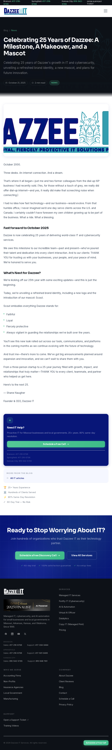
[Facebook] (6, 634)
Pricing (62, 630)
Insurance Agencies (13, 687)
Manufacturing (11, 698)
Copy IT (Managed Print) (71, 624)
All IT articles (17, 478)
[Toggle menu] (105, 10)
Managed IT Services (69, 595)
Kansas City (9, 658)
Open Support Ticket (94, 2)
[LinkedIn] (12, 634)
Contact (63, 693)
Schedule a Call (66, 698)
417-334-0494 (41, 645)
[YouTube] (18, 634)
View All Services (81, 555)
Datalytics (64, 618)
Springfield (9, 650)
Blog (6, 30)
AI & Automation (67, 606)
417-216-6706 (22, 454)
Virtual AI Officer (67, 612)
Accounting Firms (12, 675)
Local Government (13, 693)
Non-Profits (9, 681)
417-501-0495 (41, 653)
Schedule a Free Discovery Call (38, 555)
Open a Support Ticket (15, 719)
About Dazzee (66, 675)
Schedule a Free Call (54, 444)
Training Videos (11, 725)
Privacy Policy (66, 704)
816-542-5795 (25, 461)
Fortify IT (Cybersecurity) (71, 601)
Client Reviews (66, 681)
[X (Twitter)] (25, 634)
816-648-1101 (41, 661)
